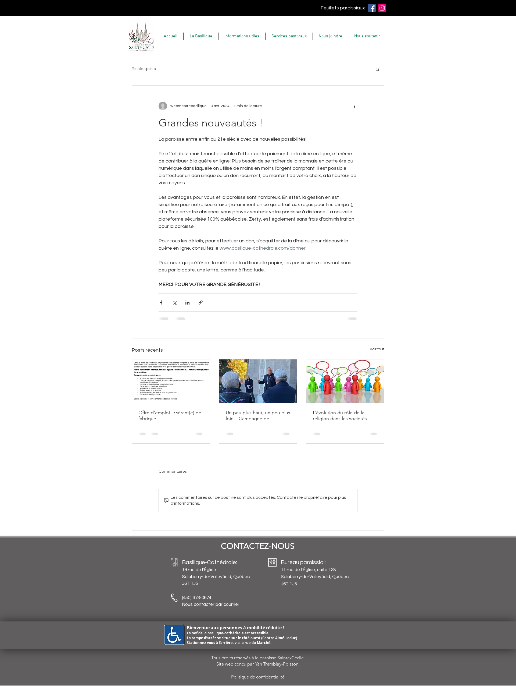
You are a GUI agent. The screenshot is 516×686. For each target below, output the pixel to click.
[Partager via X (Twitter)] (174, 302)
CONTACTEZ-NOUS (258, 546)
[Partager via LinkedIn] (187, 302)
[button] (201, 36)
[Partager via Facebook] (161, 302)
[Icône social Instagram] (382, 8)
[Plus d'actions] (354, 106)
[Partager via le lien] (200, 302)
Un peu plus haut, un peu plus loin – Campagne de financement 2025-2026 (258, 416)
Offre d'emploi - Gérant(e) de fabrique (169, 416)
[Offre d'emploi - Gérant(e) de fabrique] (171, 381)
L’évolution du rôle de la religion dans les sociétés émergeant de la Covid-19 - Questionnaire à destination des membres (342, 416)
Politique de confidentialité (258, 677)
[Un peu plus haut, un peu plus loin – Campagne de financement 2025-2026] (258, 381)
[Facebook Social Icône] (372, 8)
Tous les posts (144, 69)
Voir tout (377, 349)
